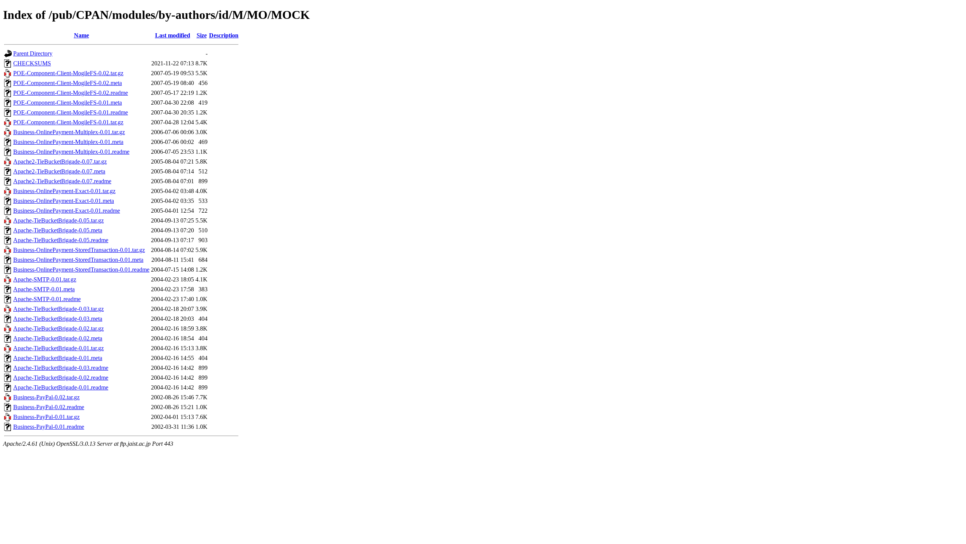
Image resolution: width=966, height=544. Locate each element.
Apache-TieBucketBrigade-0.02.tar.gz (58, 328)
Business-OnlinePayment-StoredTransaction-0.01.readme (81, 269)
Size (202, 35)
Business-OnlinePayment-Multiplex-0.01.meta (68, 142)
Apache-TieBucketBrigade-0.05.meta (57, 230)
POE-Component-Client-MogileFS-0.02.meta (67, 83)
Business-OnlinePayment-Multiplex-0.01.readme (71, 151)
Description (223, 35)
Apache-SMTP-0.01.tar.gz (44, 279)
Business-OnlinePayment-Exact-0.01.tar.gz (64, 191)
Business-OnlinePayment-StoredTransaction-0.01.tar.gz (79, 250)
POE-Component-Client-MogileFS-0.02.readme (70, 93)
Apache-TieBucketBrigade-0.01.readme (60, 387)
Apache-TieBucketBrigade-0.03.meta (57, 318)
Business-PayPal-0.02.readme (48, 407)
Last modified (172, 35)
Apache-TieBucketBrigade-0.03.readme (60, 368)
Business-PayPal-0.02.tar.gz (46, 397)
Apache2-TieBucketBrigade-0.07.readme (62, 181)
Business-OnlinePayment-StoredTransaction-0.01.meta (78, 260)
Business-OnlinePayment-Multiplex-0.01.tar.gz (69, 132)
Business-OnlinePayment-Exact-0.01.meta (63, 201)
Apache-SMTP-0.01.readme (47, 299)
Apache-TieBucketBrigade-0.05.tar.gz (58, 220)
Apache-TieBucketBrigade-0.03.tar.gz (58, 309)
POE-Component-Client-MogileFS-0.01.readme (70, 112)
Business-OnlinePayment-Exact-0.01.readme (66, 210)
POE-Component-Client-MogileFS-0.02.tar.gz (68, 73)
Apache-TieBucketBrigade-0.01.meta (57, 358)
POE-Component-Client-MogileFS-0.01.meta (67, 102)
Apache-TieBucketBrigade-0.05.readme (60, 240)
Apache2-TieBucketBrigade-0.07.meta (59, 171)
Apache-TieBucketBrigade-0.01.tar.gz (58, 348)
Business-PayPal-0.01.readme (48, 426)
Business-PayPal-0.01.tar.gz (46, 417)
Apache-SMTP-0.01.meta (44, 289)
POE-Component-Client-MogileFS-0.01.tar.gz (68, 122)
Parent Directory (32, 53)
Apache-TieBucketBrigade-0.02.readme (60, 377)
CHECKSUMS (32, 63)
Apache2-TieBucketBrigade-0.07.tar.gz (60, 161)
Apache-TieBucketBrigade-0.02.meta (57, 338)
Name (81, 35)
